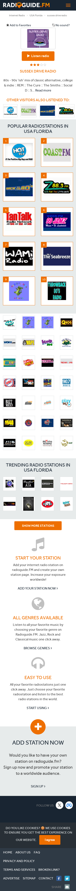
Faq (37, 852)
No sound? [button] (62, 25)
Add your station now (37, 588)
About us (23, 852)
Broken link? (49, 870)
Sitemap (29, 878)
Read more (43, 90)
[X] (59, 805)
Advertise (11, 878)
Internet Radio (17, 15)
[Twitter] (69, 878)
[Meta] (69, 805)
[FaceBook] (60, 878)
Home (7, 852)
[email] (69, 886)
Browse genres (37, 648)
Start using (37, 708)
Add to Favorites (20, 25)
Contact (46, 878)
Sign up (37, 786)
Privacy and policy (19, 861)
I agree (50, 840)
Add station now (38, 742)
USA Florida (36, 15)
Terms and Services (19, 870)
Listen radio (39, 56)
